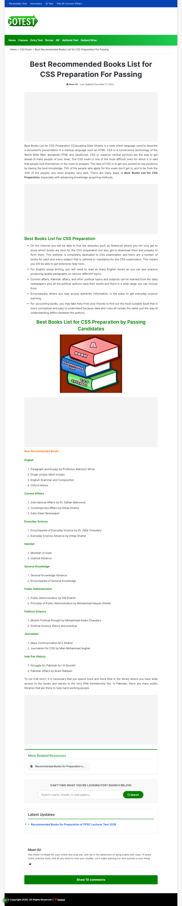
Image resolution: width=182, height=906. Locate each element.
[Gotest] (22, 21)
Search (134, 794)
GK (58, 40)
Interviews (36, 3)
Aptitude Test (70, 40)
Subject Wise (89, 40)
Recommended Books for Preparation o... (60, 766)
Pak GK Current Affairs (69, 3)
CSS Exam (26, 49)
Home (12, 40)
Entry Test (36, 40)
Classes (23, 40)
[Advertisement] (91, 117)
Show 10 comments (91, 879)
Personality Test (18, 3)
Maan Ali (73, 84)
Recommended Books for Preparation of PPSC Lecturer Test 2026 (73, 824)
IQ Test (49, 3)
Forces (49, 40)
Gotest (61, 899)
